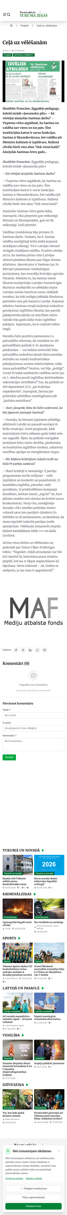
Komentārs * (10, 735)
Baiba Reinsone (12, 1119)
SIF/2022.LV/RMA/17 (23, 55)
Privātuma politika (14, 1178)
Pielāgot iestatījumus (35, 1188)
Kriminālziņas (10, 917)
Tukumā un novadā (12, 873)
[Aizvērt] (59, 1151)
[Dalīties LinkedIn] (30, 650)
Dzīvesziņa (9, 1108)
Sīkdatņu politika (34, 1178)
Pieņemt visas (33, 1206)
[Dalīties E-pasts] (44, 650)
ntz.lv (7, 50)
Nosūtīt (9, 757)
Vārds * (7, 709)
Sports (7, 961)
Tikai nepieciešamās (33, 1197)
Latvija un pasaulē (12, 1011)
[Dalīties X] (23, 650)
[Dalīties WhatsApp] (37, 650)
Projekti (24, 25)
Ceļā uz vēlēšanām (47, 25)
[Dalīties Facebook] (16, 650)
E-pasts (7, 722)
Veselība (8, 1058)
